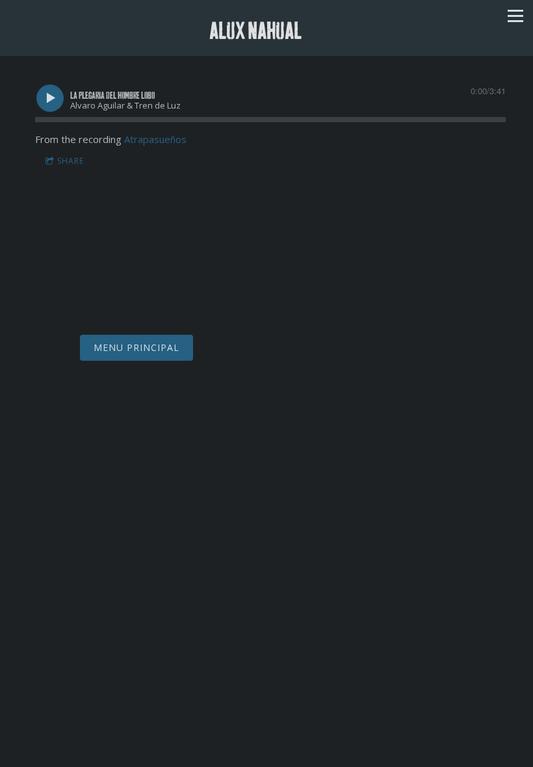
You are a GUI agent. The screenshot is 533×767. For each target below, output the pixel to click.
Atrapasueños (155, 139)
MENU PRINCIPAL (136, 347)
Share (70, 160)
